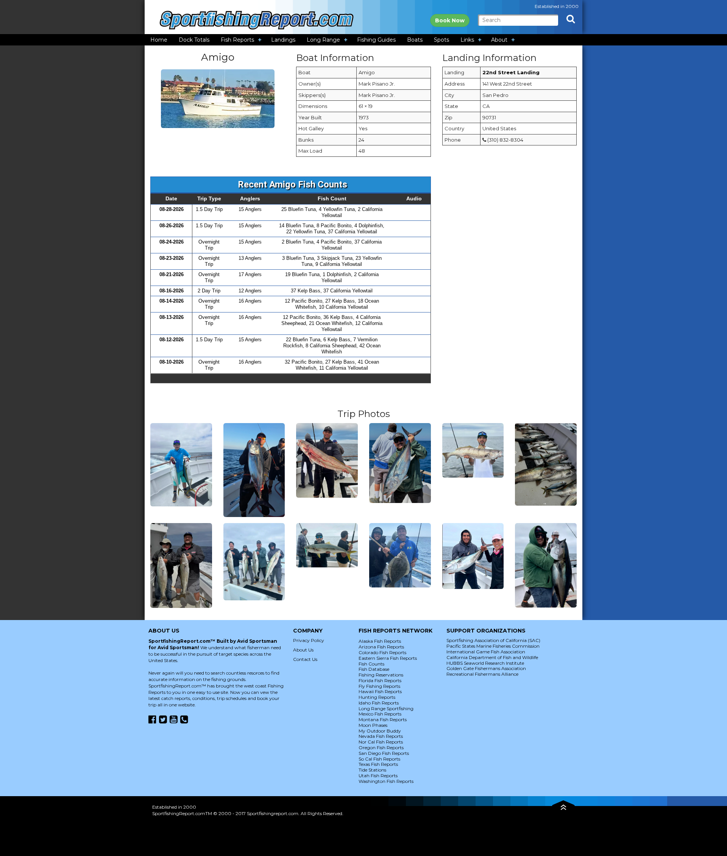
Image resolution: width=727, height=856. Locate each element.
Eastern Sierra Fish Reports (388, 658)
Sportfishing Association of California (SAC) (493, 640)
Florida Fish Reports (380, 680)
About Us (303, 650)
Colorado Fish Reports (382, 652)
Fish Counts (371, 664)
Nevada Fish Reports (381, 736)
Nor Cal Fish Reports (381, 742)
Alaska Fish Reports (380, 641)
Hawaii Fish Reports (380, 691)
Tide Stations (372, 770)
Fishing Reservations (381, 675)
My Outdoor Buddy (380, 731)
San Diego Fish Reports (384, 753)
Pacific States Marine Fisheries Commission (493, 646)
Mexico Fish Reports (380, 714)
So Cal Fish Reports (379, 759)
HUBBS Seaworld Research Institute (485, 663)
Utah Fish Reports (378, 775)
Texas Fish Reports (378, 764)
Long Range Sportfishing (386, 708)
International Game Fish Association (485, 651)
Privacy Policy (308, 640)
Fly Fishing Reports (379, 686)
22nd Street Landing (511, 72)
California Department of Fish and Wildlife (492, 657)
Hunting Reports (377, 697)
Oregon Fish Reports (381, 747)
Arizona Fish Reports (381, 647)
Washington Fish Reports (386, 781)
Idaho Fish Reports (379, 703)
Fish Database (374, 669)
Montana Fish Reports (383, 719)
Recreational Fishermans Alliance (482, 674)
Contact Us (305, 659)
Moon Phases (373, 725)
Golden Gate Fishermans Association (486, 668)
